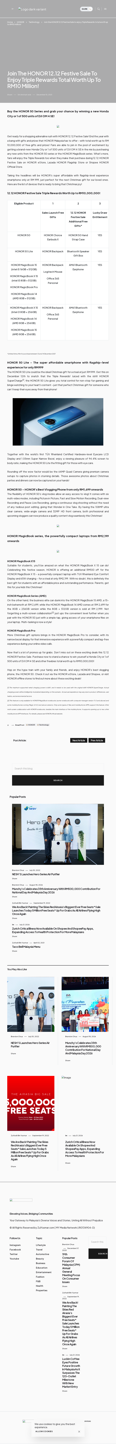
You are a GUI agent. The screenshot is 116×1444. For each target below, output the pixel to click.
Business (40, 1263)
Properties (41, 1290)
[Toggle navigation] (105, 9)
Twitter (14, 1254)
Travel (39, 1249)
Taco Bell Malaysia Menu (26, 946)
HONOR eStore (36, 162)
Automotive (42, 1254)
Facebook (15, 1249)
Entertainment (44, 1272)
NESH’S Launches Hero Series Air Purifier (36, 874)
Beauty (40, 1258)
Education (41, 1267)
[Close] (79, 1431)
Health (39, 1285)
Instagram (15, 1245)
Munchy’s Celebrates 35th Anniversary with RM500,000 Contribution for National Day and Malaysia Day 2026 (83, 1048)
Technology (34, 22)
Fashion (40, 1276)
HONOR (20, 22)
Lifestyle (41, 1245)
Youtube (14, 1258)
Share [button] (9, 95)
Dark (85, 9)
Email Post (19, 725)
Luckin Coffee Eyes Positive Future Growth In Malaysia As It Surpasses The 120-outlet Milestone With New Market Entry (71, 1372)
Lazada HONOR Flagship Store (65, 162)
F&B (38, 1281)
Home (10, 22)
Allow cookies (44, 1431)
